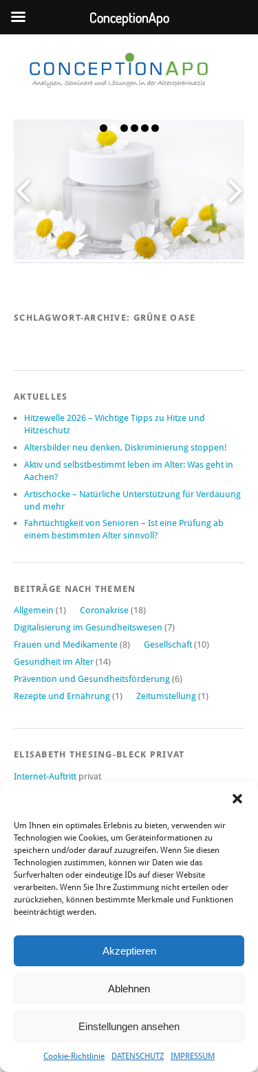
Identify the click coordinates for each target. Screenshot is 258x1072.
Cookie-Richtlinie (74, 1056)
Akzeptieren (129, 951)
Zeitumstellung (166, 696)
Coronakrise (104, 610)
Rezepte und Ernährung (62, 696)
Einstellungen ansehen (129, 1026)
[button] (237, 799)
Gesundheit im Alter (54, 662)
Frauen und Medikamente (66, 644)
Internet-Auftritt (46, 776)
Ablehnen (129, 988)
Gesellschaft (168, 644)
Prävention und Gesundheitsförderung (92, 679)
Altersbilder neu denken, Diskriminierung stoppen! (125, 447)
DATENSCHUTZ (137, 1056)
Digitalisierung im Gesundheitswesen (88, 627)
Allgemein (34, 610)
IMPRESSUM (193, 1056)
